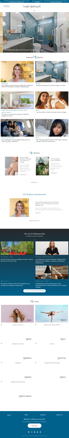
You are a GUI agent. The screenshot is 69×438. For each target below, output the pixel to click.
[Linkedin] (40, 432)
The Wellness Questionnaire (34, 194)
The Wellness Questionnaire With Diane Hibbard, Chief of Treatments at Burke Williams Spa (16, 1)
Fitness (63, 320)
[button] (34, 32)
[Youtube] (34, 432)
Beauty (37, 110)
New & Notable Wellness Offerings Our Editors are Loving (25, 160)
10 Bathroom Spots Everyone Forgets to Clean (50, 85)
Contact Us (59, 415)
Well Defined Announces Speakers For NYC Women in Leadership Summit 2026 (56, 1)
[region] (34, 32)
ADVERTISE (42, 415)
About (9, 415)
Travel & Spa (4, 110)
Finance (63, 339)
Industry (63, 377)
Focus (37, 301)
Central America (12, 110)
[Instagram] (31, 432)
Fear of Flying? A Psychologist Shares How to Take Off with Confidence (15, 140)
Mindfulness (11, 138)
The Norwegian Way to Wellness (56, 159)
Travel (25, 110)
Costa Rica (20, 110)
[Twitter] (37, 432)
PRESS (26, 415)
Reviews (37, 153)
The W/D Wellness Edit (34, 234)
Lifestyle (28, 339)
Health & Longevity (6, 112)
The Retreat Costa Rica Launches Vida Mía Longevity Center (15, 115)
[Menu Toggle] (34, 10)
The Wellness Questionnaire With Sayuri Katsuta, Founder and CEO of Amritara (51, 140)
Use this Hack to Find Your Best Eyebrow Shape (51, 112)
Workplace (28, 377)
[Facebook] (28, 432)
